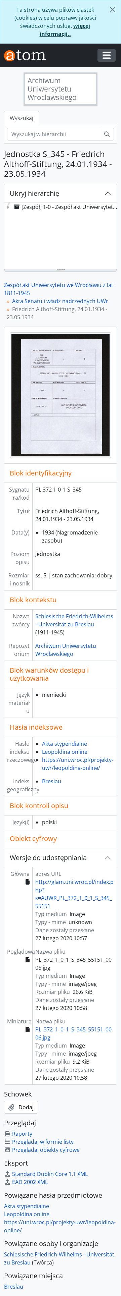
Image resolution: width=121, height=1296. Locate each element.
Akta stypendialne (64, 743)
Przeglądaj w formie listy (43, 1141)
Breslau (51, 781)
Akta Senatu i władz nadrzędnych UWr (60, 301)
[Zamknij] (113, 9)
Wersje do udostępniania (48, 857)
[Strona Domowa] (27, 55)
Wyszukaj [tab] (21, 118)
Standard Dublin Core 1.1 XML (50, 1174)
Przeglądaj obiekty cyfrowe (46, 1149)
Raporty (22, 1133)
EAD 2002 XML (30, 1182)
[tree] (60, 236)
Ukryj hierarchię (34, 193)
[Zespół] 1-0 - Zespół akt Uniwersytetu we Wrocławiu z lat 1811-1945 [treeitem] (71, 207)
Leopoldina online (64, 751)
